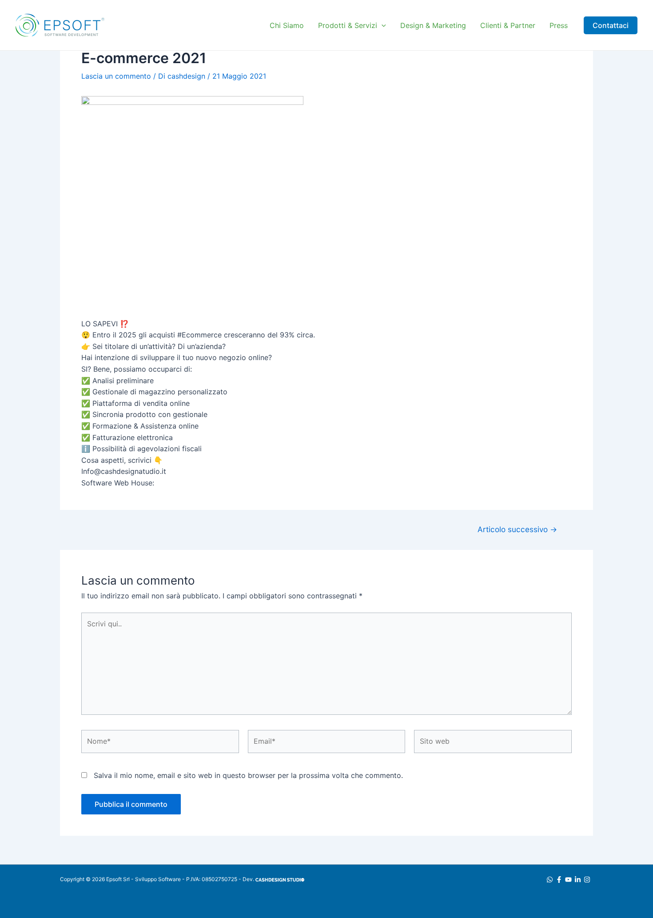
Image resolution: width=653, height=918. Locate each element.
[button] (381, 25)
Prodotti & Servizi (347, 25)
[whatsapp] (551, 879)
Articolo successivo (517, 529)
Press (558, 25)
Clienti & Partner (507, 25)
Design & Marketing (433, 25)
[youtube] (569, 879)
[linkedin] (579, 879)
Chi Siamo (287, 25)
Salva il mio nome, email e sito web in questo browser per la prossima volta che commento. (248, 775)
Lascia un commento (116, 76)
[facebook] (560, 879)
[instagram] (588, 879)
